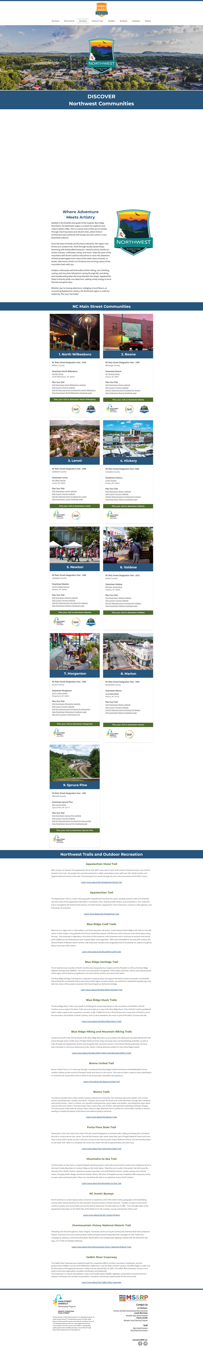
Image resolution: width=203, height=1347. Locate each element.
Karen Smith (142, 1317)
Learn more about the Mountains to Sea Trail (101, 1183)
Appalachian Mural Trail (101, 863)
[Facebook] (140, 1343)
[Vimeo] (145, 1343)
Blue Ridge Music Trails (101, 1000)
